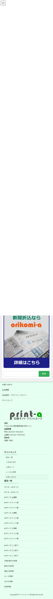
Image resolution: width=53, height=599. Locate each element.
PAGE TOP (49, 578)
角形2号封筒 (9, 566)
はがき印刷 (8, 581)
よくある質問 (11, 472)
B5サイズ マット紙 (11, 533)
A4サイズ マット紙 (11, 518)
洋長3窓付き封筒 (10, 561)
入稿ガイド (10, 467)
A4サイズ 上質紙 (10, 513)
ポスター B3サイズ (11, 492)
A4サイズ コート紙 (11, 523)
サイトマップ (7, 400)
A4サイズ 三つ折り (11, 551)
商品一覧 (9, 457)
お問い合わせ (7, 385)
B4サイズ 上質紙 (10, 497)
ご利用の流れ (11, 462)
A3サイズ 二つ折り (11, 556)
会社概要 (5, 390)
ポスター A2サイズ (11, 487)
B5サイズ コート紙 (11, 539)
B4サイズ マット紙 (11, 502)
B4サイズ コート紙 (11, 508)
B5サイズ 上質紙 (10, 528)
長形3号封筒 (9, 571)
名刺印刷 (7, 587)
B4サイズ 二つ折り (11, 545)
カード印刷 (8, 576)
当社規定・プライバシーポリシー (15, 395)
